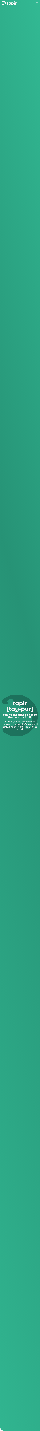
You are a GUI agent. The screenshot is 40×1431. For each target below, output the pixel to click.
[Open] (36, 3)
